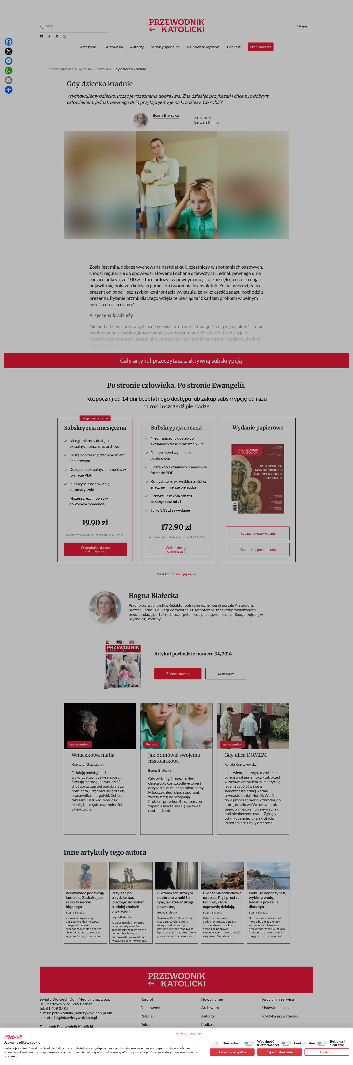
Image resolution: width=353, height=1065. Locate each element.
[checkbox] (214, 1043)
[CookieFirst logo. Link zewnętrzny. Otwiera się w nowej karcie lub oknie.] (13, 1037)
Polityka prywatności (189, 1033)
